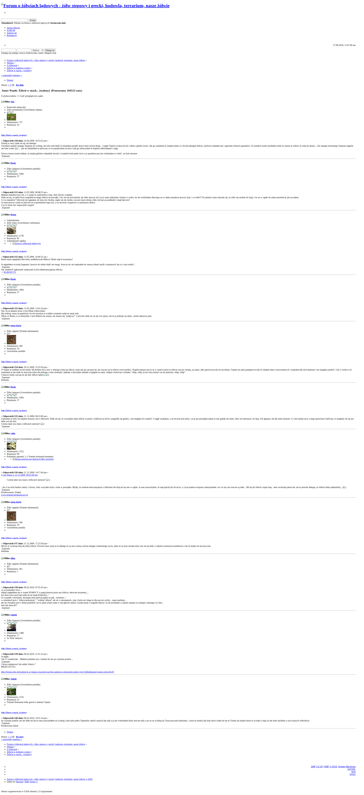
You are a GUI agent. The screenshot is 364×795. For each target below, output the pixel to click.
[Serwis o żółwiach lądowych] (27, 243)
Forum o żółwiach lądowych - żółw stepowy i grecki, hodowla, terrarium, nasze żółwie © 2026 (49, 779)
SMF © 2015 (330, 766)
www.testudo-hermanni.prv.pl (14, 495)
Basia (13, 163)
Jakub (14, 679)
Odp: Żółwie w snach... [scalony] (14, 135)
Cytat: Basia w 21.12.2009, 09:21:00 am (19, 475)
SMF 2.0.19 (316, 766)
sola (12, 101)
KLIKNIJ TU (10, 272)
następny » (17, 75)
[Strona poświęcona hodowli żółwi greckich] (33, 459)
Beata (13, 214)
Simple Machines (347, 766)
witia (13, 433)
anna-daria (16, 325)
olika (13, 558)
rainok (14, 615)
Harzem (19, 782)
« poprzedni (6, 75)
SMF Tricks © (31, 782)
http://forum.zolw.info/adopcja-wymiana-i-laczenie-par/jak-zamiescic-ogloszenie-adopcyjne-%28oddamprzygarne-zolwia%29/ (57, 672)
